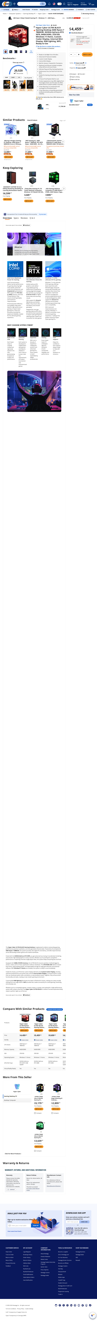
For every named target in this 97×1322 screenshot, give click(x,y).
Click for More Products (12, 1154)
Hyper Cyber (42, 13)
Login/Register (27, 1252)
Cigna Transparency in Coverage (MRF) (16, 1315)
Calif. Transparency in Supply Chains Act (16, 1312)
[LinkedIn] (71, 1305)
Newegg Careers (45, 1272)
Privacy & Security (10, 1263)
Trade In (60, 1294)
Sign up (35, 1225)
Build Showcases (62, 1288)
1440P (12, 77)
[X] (64, 1305)
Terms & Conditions (11, 1309)
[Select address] (14, 4)
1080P (6, 77)
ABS (77, 1257)
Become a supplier (63, 1252)
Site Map (60, 1269)
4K (19, 77)
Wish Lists (25, 1266)
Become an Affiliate (63, 1263)
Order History (26, 1257)
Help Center (9, 1252)
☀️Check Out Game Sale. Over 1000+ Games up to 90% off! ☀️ (50, 98)
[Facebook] (59, 1305)
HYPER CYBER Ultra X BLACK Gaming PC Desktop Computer (38, 1136)
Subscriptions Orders (28, 1277)
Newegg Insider (45, 1275)
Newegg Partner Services (65, 1260)
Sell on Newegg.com (63, 1254)
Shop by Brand (62, 1271)
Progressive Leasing (63, 1291)
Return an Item (9, 1257)
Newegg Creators (62, 1266)
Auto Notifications (28, 1280)
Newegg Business (80, 1252)
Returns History (27, 1260)
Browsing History (27, 1254)
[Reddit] (34, 30)
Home (5, 13)
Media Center (44, 1259)
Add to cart (87, 54)
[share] (34, 27)
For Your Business (63, 1257)
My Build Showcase (28, 1271)
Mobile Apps (61, 1277)
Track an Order (10, 1254)
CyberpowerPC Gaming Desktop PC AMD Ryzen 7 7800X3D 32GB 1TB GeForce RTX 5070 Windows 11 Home (55, 142)
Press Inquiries (44, 1270)
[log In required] (44, 1085)
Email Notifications (28, 1274)
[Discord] (86, 1305)
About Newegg (44, 1253)
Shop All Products (32, 120)
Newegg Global (80, 1254)
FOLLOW (90, 105)
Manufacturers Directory (54, 1186)
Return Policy (9, 1260)
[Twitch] (82, 1305)
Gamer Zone (44, 1267)
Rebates (60, 1274)
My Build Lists (26, 1269)
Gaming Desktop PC (29, 13)
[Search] (42, 3)
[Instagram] (67, 1305)
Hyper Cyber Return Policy (33, 1189)
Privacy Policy (20, 1309)
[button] (14, 4)
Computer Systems (15, 13)
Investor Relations (45, 1256)
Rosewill (78, 1260)
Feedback (27, 225)
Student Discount (62, 1283)
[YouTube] (79, 1305)
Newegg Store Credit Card (65, 1286)
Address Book (27, 1263)
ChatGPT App (61, 1280)
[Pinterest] (75, 1305)
